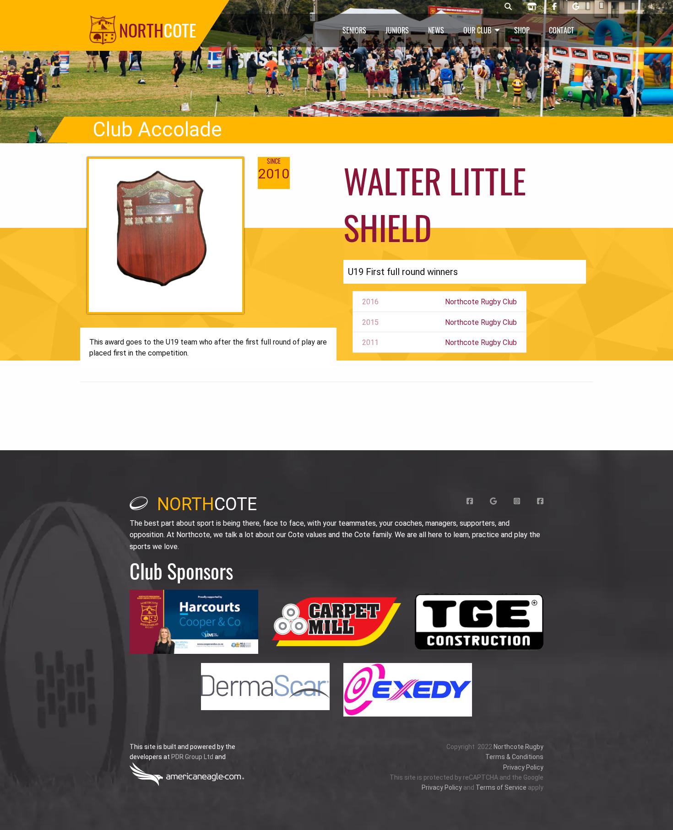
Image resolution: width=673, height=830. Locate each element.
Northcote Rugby (518, 746)
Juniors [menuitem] (397, 30)
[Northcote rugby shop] (532, 7)
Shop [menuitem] (522, 30)
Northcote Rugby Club (481, 301)
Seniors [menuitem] (354, 30)
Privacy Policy (523, 767)
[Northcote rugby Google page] (575, 7)
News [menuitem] (436, 30)
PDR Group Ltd (192, 756)
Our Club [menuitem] (477, 30)
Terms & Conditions (514, 756)
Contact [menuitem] (561, 30)
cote (207, 504)
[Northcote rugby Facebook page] (554, 7)
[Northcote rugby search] (508, 7)
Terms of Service (501, 787)
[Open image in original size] (194, 622)
